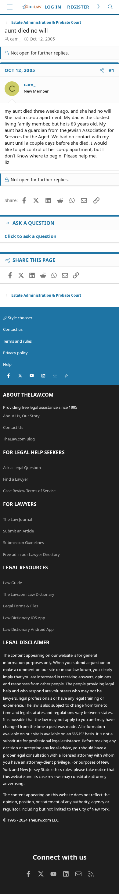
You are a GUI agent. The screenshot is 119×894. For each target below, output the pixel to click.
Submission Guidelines (23, 542)
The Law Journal (17, 519)
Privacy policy (15, 352)
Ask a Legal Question (22, 467)
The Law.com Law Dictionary (28, 594)
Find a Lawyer (15, 479)
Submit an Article (18, 531)
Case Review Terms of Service (29, 490)
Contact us (13, 329)
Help (7, 364)
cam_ (15, 39)
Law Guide (12, 582)
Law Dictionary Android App (28, 629)
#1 (112, 70)
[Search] (110, 7)
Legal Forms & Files (20, 606)
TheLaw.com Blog (19, 439)
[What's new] (98, 7)
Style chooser (19, 317)
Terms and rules (17, 341)
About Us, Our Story (21, 416)
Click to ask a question (30, 236)
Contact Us (13, 427)
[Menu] (9, 7)
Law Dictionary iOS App (24, 617)
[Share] (102, 70)
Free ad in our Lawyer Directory (31, 554)
